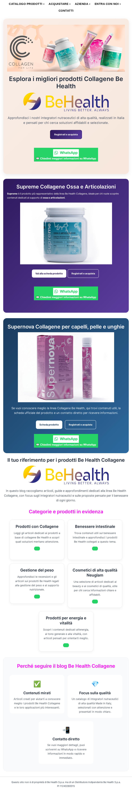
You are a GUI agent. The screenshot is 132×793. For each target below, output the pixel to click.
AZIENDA (83, 3)
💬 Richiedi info (37, 548)
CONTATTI (66, 10)
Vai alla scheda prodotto (49, 273)
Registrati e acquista (66, 134)
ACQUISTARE (60, 3)
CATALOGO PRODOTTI (27, 3)
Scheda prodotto (49, 424)
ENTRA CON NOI (108, 3)
